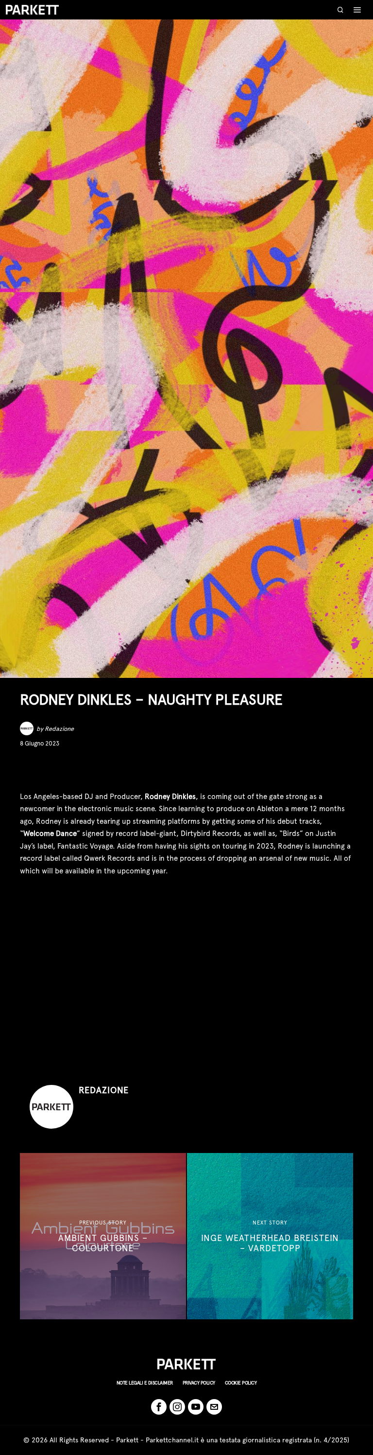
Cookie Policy (241, 1382)
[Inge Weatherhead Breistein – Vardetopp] (270, 1236)
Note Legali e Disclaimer (145, 1382)
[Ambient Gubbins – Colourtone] (103, 1236)
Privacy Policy (199, 1382)
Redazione (59, 728)
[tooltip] (27, 769)
